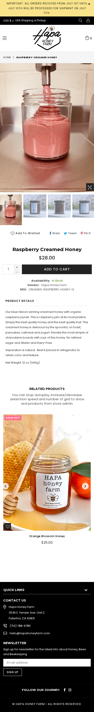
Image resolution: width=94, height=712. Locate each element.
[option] (34, 206)
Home (7, 57)
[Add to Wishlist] (7, 526)
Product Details (19, 301)
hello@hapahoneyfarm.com (30, 633)
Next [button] (85, 486)
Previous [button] (5, 486)
